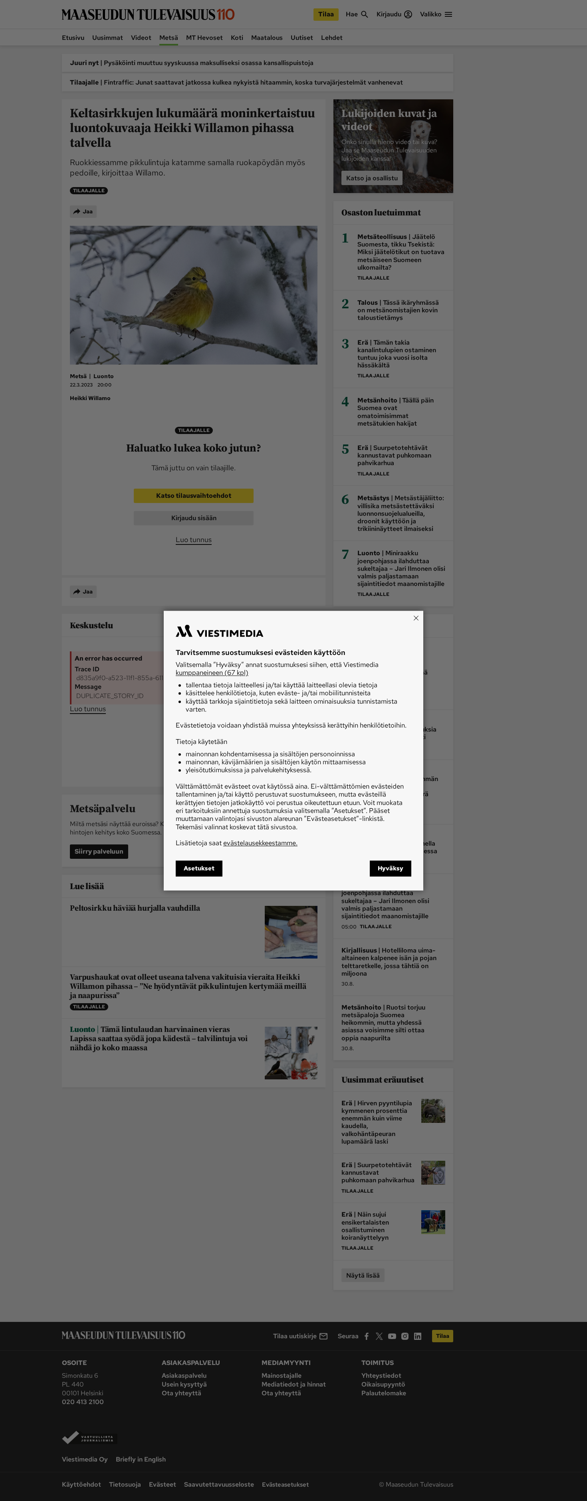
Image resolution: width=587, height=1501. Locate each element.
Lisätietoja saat (236, 843)
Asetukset (199, 868)
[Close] (416, 618)
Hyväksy (390, 868)
